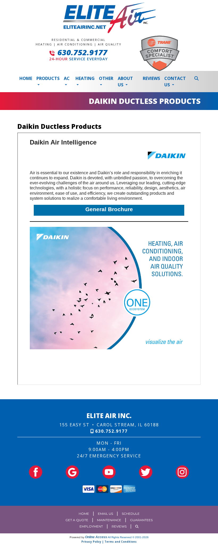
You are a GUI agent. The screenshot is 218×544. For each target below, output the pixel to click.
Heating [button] (85, 78)
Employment (91, 526)
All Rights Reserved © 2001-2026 (128, 537)
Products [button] (48, 78)
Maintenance (109, 520)
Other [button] (106, 78)
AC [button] (67, 78)
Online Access (96, 537)
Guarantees (141, 520)
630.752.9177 (82, 52)
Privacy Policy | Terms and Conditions (109, 541)
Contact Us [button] (175, 81)
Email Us (105, 514)
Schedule (131, 514)
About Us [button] (125, 81)
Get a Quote (76, 520)
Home (25, 78)
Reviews (151, 78)
